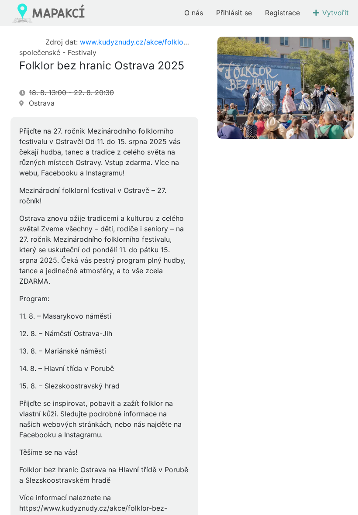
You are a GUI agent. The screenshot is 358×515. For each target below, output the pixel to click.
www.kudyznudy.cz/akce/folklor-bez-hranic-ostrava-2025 (176, 42)
